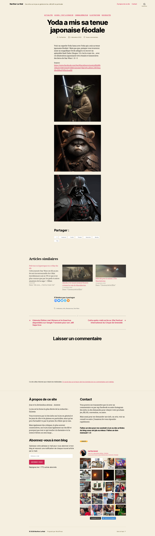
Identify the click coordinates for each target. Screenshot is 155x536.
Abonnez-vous (37, 462)
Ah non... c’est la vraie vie (63, 15)
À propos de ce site (123, 4)
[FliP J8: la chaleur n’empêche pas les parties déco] (85, 510)
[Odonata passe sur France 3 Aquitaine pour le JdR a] (108, 510)
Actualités (48, 15)
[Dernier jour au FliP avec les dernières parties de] (85, 498)
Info (64, 308)
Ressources (69, 308)
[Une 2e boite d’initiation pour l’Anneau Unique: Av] (97, 463)
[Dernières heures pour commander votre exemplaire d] (85, 486)
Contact (134, 4)
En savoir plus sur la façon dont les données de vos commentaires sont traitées (88, 382)
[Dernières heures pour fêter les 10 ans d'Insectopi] (97, 486)
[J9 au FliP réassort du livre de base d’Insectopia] (120, 498)
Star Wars (76, 308)
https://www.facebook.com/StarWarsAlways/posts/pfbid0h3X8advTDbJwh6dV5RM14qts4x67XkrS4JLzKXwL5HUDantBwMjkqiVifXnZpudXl (77, 67)
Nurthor (63, 37)
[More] (68, 300)
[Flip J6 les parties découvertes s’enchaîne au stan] (97, 510)
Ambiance (59, 308)
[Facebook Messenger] (58, 300)
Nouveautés (106, 15)
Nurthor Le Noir (16, 4)
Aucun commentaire (92, 37)
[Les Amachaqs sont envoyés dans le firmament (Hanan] (108, 463)
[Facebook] (55, 300)
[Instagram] (65, 300)
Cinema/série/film (81, 15)
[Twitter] (62, 300)
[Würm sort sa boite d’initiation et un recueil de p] (85, 463)
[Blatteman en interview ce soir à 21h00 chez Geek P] (120, 510)
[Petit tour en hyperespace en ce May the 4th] (44, 278)
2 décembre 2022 (75, 37)
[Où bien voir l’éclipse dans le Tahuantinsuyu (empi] (108, 475)
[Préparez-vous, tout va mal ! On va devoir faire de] (120, 475)
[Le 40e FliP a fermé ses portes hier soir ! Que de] (120, 486)
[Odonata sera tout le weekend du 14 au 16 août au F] (120, 463)
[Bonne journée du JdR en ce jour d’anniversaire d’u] (108, 486)
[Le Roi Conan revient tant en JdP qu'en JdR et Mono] (85, 475)
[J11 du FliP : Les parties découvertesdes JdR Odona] (97, 498)
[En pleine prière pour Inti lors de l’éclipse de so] (97, 475)
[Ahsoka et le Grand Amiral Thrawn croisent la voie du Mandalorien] (77, 273)
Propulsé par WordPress (55, 531)
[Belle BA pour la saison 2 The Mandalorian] (111, 271)
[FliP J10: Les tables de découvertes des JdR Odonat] (108, 498)
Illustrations (95, 15)
